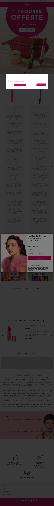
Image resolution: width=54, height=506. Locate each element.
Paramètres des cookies (20, 84)
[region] (27, 81)
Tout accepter (41, 84)
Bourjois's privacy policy (19, 81)
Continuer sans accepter (12, 76)
